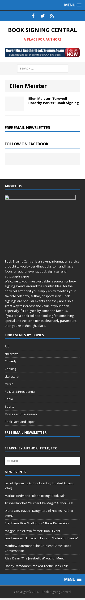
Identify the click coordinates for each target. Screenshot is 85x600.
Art (7, 346)
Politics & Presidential (20, 391)
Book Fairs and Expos (20, 422)
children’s (11, 354)
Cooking (10, 369)
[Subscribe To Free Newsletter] (52, 16)
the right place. (35, 325)
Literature (12, 376)
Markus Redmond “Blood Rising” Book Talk (35, 496)
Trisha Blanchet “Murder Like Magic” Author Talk (39, 503)
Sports (9, 406)
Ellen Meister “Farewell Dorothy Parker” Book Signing (53, 100)
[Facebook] (33, 16)
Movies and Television (21, 414)
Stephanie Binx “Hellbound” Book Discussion (37, 523)
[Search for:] (42, 68)
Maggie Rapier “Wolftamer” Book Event (32, 531)
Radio (9, 399)
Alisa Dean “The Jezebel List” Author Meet (34, 558)
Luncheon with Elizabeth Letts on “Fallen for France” (41, 538)
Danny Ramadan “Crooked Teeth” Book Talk (36, 566)
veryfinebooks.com (44, 266)
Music (9, 384)
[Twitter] (42, 16)
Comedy (11, 361)
